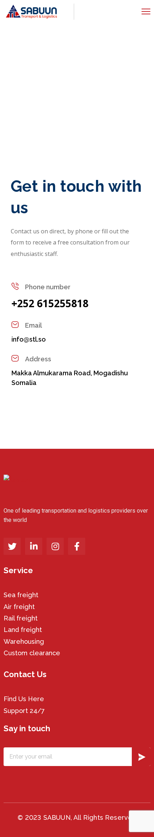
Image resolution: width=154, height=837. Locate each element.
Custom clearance (32, 653)
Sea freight (21, 595)
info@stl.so (28, 339)
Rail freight (21, 618)
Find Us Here (24, 699)
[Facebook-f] (76, 546)
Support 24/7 (24, 710)
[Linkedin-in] (33, 546)
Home (15, 87)
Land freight (23, 629)
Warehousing (24, 641)
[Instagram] (55, 546)
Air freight (19, 606)
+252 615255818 (49, 303)
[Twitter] (12, 546)
